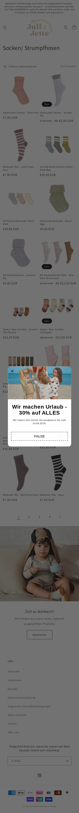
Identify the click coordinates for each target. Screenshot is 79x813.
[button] (39, 436)
